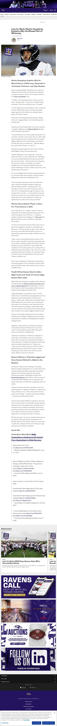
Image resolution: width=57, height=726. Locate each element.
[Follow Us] (28, 659)
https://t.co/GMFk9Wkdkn (27, 498)
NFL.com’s (39, 217)
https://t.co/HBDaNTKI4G (27, 491)
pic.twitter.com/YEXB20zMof (22, 471)
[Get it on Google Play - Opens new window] (33, 688)
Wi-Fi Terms (28, 708)
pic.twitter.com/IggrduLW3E (22, 500)
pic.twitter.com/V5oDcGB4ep (22, 516)
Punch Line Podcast (20, 96)
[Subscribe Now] (28, 586)
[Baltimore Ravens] (28, 694)
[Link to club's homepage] (3, 9)
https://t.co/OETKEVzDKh (24, 448)
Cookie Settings (4, 722)
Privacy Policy (28, 701)
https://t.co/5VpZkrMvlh (34, 513)
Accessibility (28, 704)
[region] (28, 718)
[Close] (54, 712)
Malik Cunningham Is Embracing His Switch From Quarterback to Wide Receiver (27, 437)
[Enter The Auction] (28, 635)
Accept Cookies (36, 723)
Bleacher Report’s (33, 129)
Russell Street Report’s (18, 377)
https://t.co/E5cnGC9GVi (26, 468)
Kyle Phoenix (20, 38)
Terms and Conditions (28, 706)
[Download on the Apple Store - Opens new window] (23, 687)
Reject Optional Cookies (48, 723)
